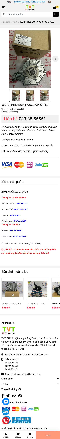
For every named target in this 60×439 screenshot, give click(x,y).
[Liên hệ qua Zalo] (5, 412)
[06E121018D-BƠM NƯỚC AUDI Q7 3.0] (30, 59)
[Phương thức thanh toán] (24, 165)
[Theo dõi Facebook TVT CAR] (2, 396)
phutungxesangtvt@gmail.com (26, 374)
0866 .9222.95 (11, 369)
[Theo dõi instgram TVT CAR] (20, 396)
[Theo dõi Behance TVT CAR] (14, 396)
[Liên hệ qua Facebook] (5, 401)
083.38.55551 (32, 118)
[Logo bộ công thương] (16, 419)
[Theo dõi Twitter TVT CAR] (8, 396)
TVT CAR (26, 428)
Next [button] (55, 59)
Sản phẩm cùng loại (15, 271)
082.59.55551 (11, 366)
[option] (30, 59)
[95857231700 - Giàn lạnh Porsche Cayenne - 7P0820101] (12, 289)
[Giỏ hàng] (55, 8)
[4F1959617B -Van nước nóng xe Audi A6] (38, 289)
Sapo (45, 428)
